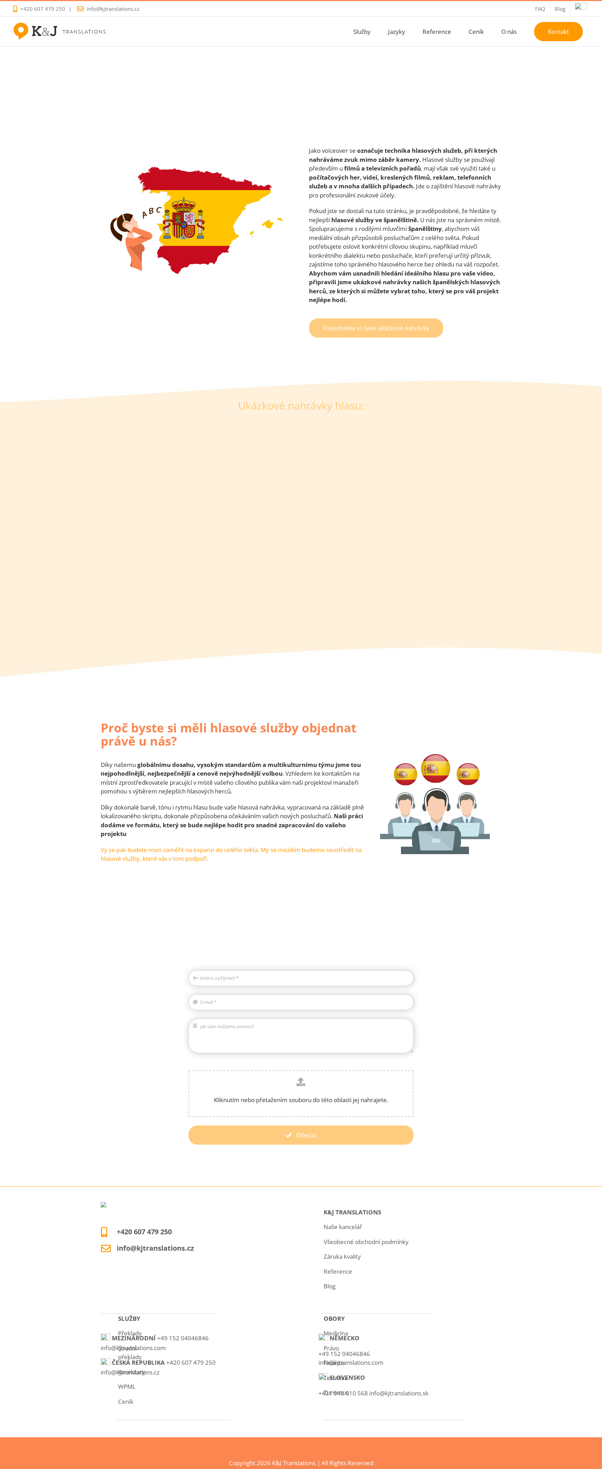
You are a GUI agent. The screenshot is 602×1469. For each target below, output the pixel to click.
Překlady (130, 1333)
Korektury (131, 1372)
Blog (329, 1286)
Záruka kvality (342, 1256)
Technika (336, 1378)
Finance (334, 1363)
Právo (331, 1348)
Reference (338, 1271)
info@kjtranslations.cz (113, 8)
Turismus (336, 1392)
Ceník (125, 1402)
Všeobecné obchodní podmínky (366, 1242)
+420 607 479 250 (42, 8)
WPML (127, 1387)
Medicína (336, 1333)
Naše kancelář (343, 1227)
